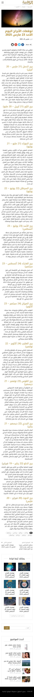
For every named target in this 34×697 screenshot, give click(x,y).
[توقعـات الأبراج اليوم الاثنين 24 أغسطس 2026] (10, 567)
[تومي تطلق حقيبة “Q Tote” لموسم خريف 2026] (26, 679)
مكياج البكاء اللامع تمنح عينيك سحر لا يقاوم (13, 654)
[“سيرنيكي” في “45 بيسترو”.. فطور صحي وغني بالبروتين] (26, 671)
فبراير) (5, 463)
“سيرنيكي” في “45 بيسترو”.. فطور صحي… (14, 670)
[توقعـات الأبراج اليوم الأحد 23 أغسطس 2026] (24, 584)
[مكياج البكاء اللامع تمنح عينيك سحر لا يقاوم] (26, 655)
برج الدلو (18, 535)
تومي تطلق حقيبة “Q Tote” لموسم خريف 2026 (13, 678)
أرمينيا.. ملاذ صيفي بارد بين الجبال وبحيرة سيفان (12, 662)
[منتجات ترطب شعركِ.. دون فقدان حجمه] (26, 647)
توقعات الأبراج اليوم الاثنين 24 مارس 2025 (8, 546)
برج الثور (20, 533)
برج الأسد (26, 533)
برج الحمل (30, 535)
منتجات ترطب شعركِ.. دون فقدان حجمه (13, 646)
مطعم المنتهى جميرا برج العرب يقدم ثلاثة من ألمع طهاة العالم (26, 547)
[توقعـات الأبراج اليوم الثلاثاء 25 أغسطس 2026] (24, 567)
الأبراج (24, 564)
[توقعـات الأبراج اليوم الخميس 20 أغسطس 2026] (10, 601)
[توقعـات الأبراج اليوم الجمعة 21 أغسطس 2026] (24, 601)
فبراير (15, 498)
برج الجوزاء (9, 533)
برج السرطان (11, 535)
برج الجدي (15, 533)
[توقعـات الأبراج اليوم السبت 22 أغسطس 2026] (10, 584)
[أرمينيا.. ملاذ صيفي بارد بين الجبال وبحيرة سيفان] (26, 663)
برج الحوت (24, 535)
